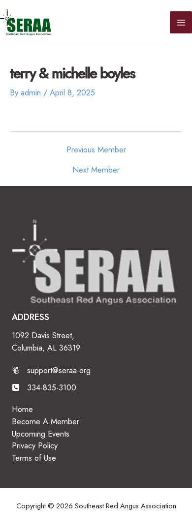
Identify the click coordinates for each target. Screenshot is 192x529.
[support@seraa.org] (51, 370)
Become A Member (45, 421)
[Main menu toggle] (181, 22)
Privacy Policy (35, 445)
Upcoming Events (40, 434)
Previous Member (96, 149)
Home (22, 409)
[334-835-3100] (44, 388)
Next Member (96, 170)
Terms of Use (34, 458)
